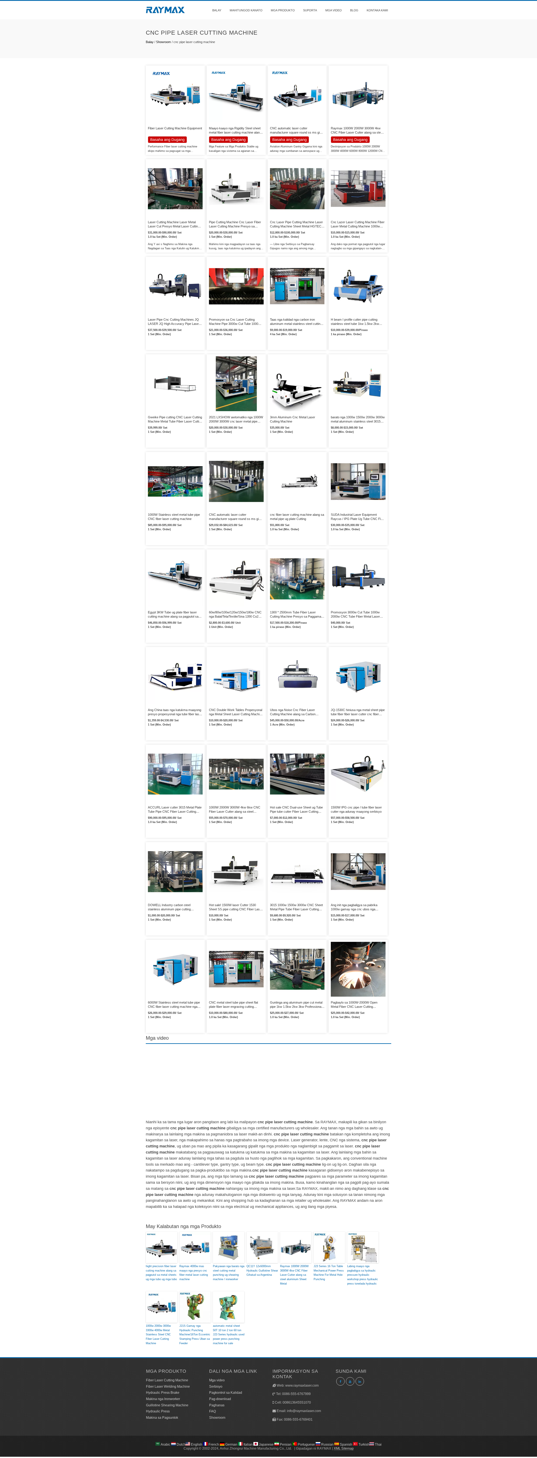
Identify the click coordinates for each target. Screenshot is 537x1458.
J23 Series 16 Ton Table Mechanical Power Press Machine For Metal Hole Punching (329, 1273)
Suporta (310, 10)
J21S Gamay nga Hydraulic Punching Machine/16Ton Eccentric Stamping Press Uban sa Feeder (194, 1334)
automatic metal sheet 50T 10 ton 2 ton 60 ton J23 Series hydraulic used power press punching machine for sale (228, 1334)
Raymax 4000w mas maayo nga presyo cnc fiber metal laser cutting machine (193, 1273)
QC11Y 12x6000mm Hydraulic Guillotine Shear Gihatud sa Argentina (262, 1271)
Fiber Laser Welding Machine (168, 1386)
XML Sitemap (344, 1448)
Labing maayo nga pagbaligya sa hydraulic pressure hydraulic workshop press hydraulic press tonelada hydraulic (362, 1275)
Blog (354, 10)
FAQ (212, 1411)
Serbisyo (215, 1386)
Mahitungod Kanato (246, 10)
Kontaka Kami (377, 10)
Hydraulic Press (158, 1411)
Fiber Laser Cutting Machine (167, 1380)
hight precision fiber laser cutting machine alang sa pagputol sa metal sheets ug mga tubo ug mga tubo (161, 1273)
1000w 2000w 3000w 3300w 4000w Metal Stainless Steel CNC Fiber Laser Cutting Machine (158, 1334)
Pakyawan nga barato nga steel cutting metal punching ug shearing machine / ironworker (228, 1273)
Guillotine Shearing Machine (167, 1405)
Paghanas (216, 1405)
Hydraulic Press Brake (162, 1392)
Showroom (163, 42)
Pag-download (220, 1399)
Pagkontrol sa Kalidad (225, 1392)
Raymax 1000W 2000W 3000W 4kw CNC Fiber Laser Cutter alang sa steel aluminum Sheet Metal (294, 1275)
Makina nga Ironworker (163, 1399)
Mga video (333, 10)
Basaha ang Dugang (228, 140)
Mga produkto (283, 10)
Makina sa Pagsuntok (162, 1417)
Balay (216, 10)
